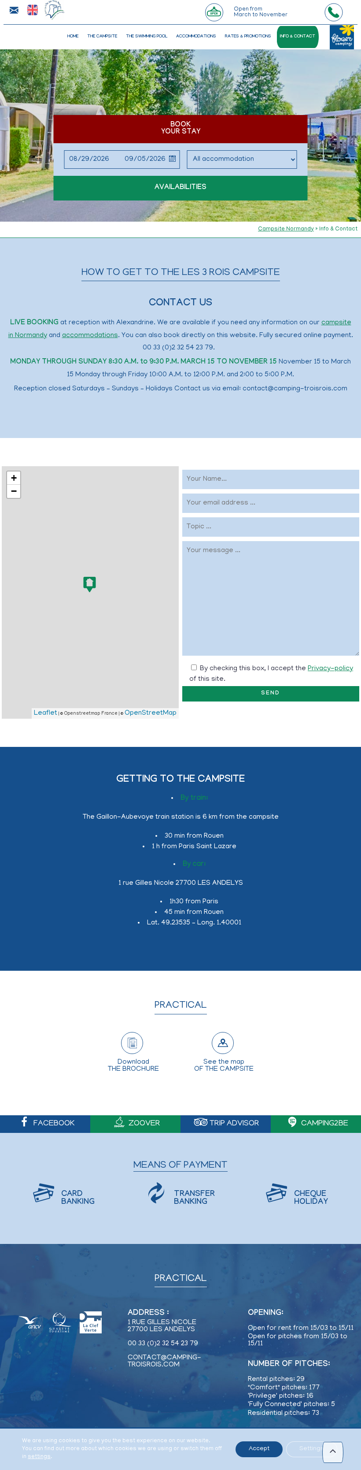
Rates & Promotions (248, 36)
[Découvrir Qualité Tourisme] (60, 1323)
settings (39, 1457)
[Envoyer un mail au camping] (13, 10)
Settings (311, 1449)
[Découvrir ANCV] (29, 1323)
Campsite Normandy (286, 229)
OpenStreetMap (151, 713)
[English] (32, 11)
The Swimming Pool (146, 36)
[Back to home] (52, 10)
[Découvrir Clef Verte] (90, 1323)
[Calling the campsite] (333, 12)
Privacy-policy (330, 669)
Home (72, 36)
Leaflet (45, 713)
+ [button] (14, 477)
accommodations (90, 336)
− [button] (14, 491)
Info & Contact (297, 36)
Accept (259, 1449)
